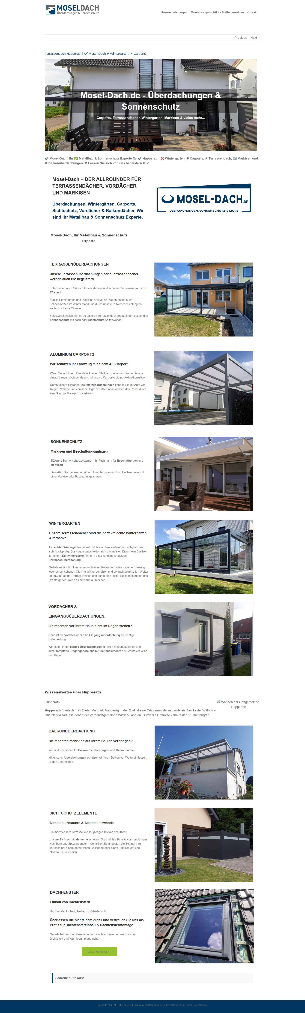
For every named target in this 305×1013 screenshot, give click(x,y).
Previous (241, 37)
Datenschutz (193, 1005)
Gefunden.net (166, 1005)
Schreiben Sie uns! (69, 978)
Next (253, 37)
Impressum (179, 1005)
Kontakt (203, 1005)
